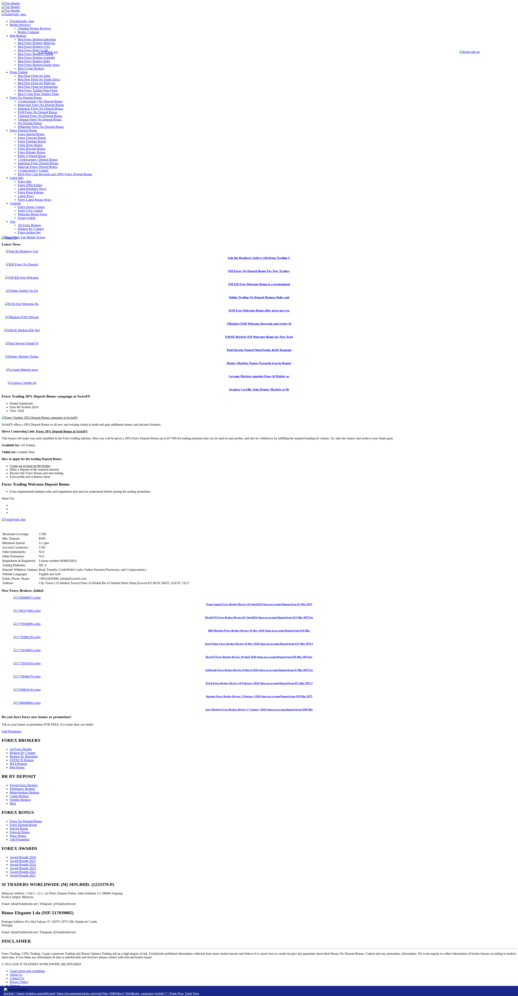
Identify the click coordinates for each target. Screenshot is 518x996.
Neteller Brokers (20, 799)
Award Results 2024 (23, 864)
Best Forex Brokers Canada (35, 54)
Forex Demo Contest (31, 207)
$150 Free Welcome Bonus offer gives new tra (259, 310)
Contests (15, 203)
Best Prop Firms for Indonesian (38, 86)
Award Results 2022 (23, 872)
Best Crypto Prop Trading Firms (38, 94)
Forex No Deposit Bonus (26, 97)
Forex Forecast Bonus (32, 137)
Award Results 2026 (23, 857)
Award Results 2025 (23, 861)
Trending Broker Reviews (34, 28)
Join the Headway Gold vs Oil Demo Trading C (259, 257)
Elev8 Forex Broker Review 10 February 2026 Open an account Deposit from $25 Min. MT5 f (259, 683)
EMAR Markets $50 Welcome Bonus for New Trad (259, 336)
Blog (13, 803)
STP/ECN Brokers (22, 760)
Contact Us (17, 978)
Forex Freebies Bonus (32, 141)
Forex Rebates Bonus (31, 152)
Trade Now (192, 993)
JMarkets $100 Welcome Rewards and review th (259, 323)
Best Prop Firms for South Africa (39, 79)
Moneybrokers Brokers (24, 792)
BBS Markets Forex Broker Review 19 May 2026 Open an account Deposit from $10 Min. (259, 630)
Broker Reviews (20, 25)
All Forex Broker (21, 749)
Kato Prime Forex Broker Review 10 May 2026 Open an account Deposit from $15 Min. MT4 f (259, 643)
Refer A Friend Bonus (32, 156)
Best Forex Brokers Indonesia (37, 39)
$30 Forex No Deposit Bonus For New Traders (259, 271)
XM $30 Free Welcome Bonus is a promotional (259, 284)
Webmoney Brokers (22, 789)
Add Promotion (11, 731)
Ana (12, 221)
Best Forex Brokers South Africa (39, 65)
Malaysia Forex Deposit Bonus (37, 167)
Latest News (26, 196)
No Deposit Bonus (30, 123)
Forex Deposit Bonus (23, 130)
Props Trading (19, 72)
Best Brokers (18, 35)
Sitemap (15, 985)
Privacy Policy (19, 982)
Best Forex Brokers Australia (36, 57)
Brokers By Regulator (24, 756)
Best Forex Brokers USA (34, 46)
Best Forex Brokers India (34, 61)
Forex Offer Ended (30, 185)
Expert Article (27, 218)
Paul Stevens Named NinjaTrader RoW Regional (259, 350)
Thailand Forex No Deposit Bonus (40, 116)
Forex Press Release (31, 192)
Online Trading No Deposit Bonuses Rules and (259, 297)
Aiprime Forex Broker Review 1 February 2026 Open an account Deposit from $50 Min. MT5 (259, 696)
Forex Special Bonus (31, 134)
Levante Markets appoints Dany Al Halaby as (259, 376)
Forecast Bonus (20, 832)
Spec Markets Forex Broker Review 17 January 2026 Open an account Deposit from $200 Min (259, 709)
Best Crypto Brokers (31, 68)
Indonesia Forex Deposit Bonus (38, 163)
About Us (16, 974)
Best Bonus (17, 767)
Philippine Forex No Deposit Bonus (41, 127)
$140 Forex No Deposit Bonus (37, 112)
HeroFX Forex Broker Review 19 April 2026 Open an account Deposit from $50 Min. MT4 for (259, 656)
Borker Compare (28, 32)
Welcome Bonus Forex (32, 214)
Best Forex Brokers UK (33, 50)
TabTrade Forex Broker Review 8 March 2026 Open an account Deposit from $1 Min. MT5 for (259, 670)
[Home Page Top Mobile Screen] (23, 237)
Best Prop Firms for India (34, 76)
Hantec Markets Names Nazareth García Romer (259, 363)
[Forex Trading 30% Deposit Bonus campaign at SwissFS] (40, 417)
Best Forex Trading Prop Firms (37, 90)
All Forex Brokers (29, 225)
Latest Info (16, 178)
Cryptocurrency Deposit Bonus (38, 159)
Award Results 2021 (23, 875)
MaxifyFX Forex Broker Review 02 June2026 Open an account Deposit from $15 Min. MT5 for (259, 617)
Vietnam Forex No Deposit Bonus (40, 119)
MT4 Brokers (18, 763)
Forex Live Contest (30, 210)
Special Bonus (19, 828)
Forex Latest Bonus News (34, 199)
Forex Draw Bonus (30, 145)
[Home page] (22, 21)
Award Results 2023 (23, 868)
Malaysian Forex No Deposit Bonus (41, 105)
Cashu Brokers (19, 796)
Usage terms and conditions (27, 971)
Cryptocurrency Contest (33, 170)
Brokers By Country (23, 753)
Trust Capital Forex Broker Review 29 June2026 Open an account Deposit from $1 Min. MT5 (259, 604)
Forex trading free (29, 232)
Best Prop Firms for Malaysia (36, 83)
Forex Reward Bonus (31, 148)
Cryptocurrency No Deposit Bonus (40, 101)
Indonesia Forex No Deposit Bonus (40, 108)
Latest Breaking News (32, 188)
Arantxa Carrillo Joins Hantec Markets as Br (259, 389)
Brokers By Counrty (31, 229)
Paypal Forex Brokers (24, 785)
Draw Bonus (18, 836)
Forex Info (24, 181)
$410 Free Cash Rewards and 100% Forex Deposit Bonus (55, 174)
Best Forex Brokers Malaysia (36, 43)
